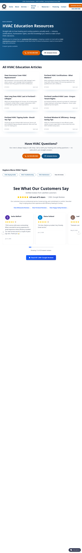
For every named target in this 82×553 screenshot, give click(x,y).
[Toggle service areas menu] (38, 7)
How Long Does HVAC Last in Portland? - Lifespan (20, 97)
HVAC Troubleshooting (27, 174)
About (17, 7)
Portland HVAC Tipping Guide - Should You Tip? (20, 118)
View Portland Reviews (39, 208)
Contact (63, 7)
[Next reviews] (79, 232)
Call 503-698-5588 (32, 53)
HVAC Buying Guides (10, 174)
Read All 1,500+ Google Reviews (42, 258)
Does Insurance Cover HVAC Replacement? (16, 76)
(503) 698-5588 (76, 9)
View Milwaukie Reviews (21, 208)
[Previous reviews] (3, 232)
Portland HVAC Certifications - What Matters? (58, 76)
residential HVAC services (29, 39)
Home (11, 7)
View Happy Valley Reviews (58, 208)
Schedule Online (52, 53)
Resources (45, 7)
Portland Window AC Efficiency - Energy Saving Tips (59, 118)
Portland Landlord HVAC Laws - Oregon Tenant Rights (59, 97)
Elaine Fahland (49, 216)
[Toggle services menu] (28, 7)
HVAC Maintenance (44, 174)
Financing (55, 7)
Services (24, 7)
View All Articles (59, 174)
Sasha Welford (16, 216)
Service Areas (33, 7)
